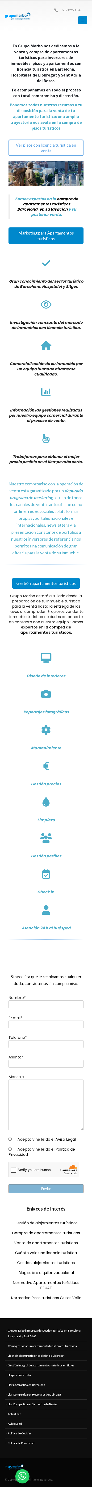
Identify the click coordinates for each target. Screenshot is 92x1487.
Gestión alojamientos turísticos (46, 1263)
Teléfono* (17, 1037)
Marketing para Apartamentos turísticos (46, 235)
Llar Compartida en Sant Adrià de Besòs (32, 1404)
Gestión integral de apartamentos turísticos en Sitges (41, 1365)
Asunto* (15, 1057)
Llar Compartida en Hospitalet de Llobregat (34, 1394)
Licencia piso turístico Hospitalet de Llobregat (36, 1355)
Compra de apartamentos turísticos (46, 1233)
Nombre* (17, 997)
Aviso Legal (65, 1139)
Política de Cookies (20, 1433)
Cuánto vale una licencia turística (46, 1253)
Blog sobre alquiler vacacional (46, 1272)
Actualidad (14, 1414)
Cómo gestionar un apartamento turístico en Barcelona (42, 1346)
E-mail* (15, 1018)
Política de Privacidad (21, 1443)
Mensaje (16, 1077)
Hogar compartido (19, 1375)
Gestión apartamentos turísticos (46, 583)
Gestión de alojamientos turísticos (46, 1223)
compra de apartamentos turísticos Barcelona (47, 204)
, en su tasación (53, 209)
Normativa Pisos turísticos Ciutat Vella (46, 1298)
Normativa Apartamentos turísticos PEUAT (46, 1285)
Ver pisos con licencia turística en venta (46, 147)
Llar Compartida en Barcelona (26, 1385)
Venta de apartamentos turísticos (46, 1243)
